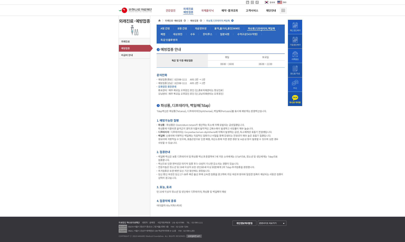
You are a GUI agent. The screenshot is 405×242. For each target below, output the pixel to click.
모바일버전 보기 (194, 236)
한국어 (272, 2)
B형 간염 (182, 28)
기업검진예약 (295, 44)
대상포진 (177, 34)
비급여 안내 (127, 55)
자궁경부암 (200, 28)
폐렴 (163, 34)
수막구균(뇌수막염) (247, 34)
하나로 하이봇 (295, 102)
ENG (284, 2)
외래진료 (125, 41)
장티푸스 (207, 34)
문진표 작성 (295, 73)
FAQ (295, 87)
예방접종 (194, 20)
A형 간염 (165, 28)
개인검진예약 (295, 30)
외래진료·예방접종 (173, 20)
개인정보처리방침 (244, 223)
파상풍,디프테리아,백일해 (218, 20)
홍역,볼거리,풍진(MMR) (227, 28)
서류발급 (295, 59)
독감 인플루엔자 (169, 40)
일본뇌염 (224, 34)
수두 (192, 34)
